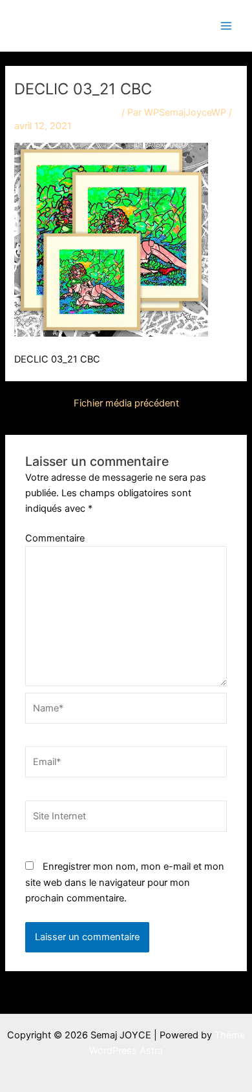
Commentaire (55, 538)
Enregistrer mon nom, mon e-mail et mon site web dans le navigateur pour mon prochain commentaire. (124, 882)
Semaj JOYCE (79, 24)
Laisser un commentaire (66, 112)
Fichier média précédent (126, 403)
